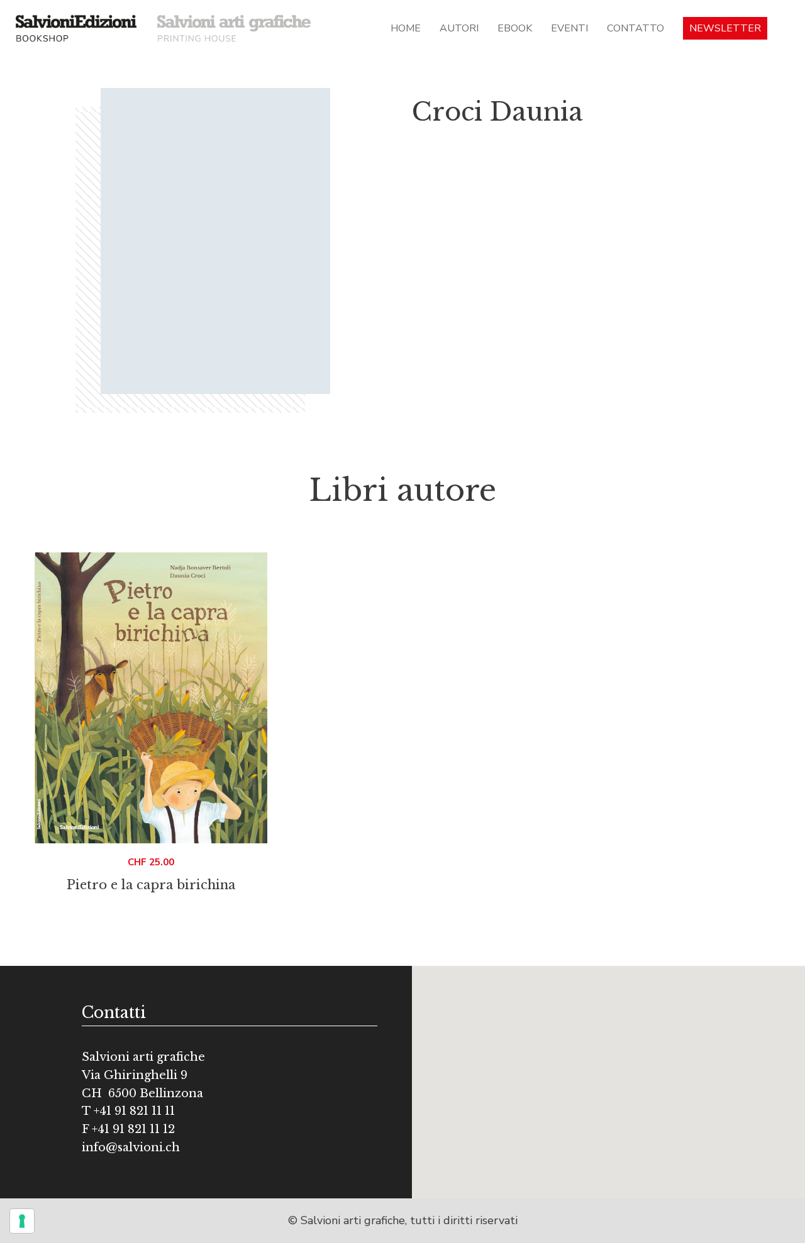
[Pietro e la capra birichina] (151, 697)
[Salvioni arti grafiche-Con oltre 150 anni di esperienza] (234, 28)
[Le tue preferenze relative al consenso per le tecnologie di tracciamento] (22, 1221)
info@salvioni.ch (131, 1147)
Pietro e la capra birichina (151, 884)
